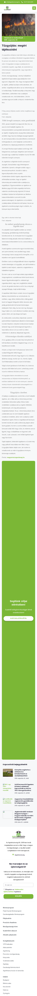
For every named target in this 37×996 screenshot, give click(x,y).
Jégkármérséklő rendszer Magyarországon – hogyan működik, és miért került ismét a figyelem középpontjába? (24, 816)
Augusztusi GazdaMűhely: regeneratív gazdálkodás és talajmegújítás (24, 801)
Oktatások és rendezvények (13, 38)
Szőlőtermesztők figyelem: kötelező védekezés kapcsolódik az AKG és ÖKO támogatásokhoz (24, 787)
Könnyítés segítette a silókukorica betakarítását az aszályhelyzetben (22, 773)
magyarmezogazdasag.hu (16, 457)
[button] (34, 8)
